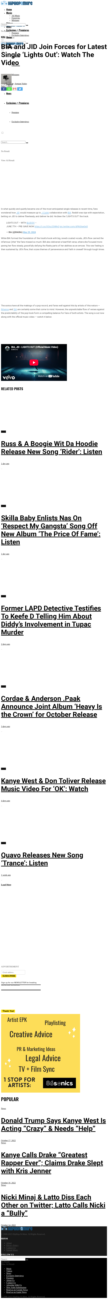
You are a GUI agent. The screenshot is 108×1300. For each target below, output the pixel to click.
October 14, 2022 (8, 1225)
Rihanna (5, 309)
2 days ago (5, 644)
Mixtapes (15, 20)
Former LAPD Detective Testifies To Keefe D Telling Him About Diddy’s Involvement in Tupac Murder (51, 620)
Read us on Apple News (16, 1292)
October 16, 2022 (8, 1183)
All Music (16, 16)
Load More (6, 885)
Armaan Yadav (21, 84)
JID (18, 212)
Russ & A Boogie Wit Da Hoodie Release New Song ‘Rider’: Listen (51, 448)
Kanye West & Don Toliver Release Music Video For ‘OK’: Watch (53, 785)
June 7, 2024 (6, 86)
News (3, 37)
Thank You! (8, 1011)
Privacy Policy (12, 1245)
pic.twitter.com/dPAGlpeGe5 (74, 226)
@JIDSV (31, 222)
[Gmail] (14, 89)
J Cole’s (45, 212)
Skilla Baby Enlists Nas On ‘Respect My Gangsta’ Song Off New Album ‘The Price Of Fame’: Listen (50, 530)
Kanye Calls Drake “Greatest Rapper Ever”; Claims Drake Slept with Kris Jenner (52, 1163)
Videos (9, 1271)
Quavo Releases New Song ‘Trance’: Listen (42, 859)
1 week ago (6, 875)
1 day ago (5, 464)
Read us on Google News (17, 1290)
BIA (69, 212)
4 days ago (5, 801)
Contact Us (11, 1248)
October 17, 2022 (8, 1140)
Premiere (15, 33)
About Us (10, 1280)
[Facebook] (3, 89)
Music (9, 13)
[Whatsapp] (9, 89)
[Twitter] (20, 89)
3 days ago (5, 726)
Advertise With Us (14, 1285)
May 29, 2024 (29, 232)
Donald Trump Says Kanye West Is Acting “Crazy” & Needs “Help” (53, 1125)
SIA (15, 309)
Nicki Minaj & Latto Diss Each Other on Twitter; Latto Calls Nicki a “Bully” (53, 1205)
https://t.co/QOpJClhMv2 (47, 226)
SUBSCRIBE (9, 976)
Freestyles (16, 18)
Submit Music (12, 1250)
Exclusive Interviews (20, 35)
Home (9, 9)
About (9, 1243)
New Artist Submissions (16, 1287)
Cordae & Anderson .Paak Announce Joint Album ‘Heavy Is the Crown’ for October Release (51, 707)
